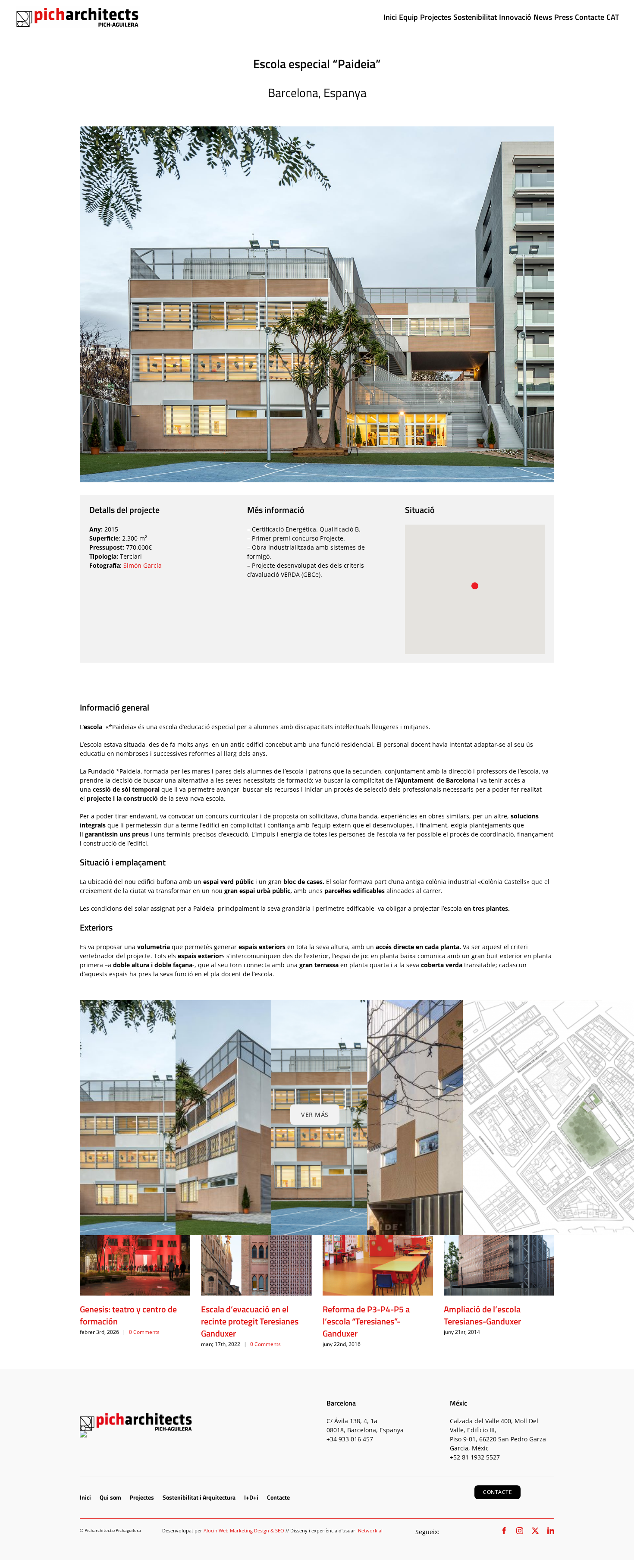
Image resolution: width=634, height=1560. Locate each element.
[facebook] (504, 1530)
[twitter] (535, 1530)
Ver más (315, 1114)
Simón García (142, 565)
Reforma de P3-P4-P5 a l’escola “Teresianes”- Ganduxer (366, 1321)
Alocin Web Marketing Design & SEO (244, 1530)
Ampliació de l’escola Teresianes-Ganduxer (482, 1315)
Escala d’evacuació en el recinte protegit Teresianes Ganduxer (249, 1321)
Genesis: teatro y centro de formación (128, 1315)
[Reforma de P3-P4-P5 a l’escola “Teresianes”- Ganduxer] (378, 1240)
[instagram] (519, 1530)
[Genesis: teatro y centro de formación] (135, 1240)
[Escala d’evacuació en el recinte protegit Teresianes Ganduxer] (256, 1240)
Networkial (370, 1530)
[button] (474, 585)
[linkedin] (550, 1530)
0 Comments (144, 1332)
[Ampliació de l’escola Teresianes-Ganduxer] (499, 1240)
